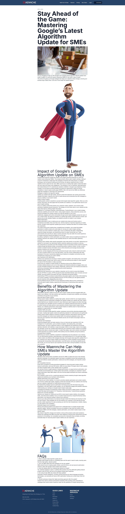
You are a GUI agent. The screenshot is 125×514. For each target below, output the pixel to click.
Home (54, 492)
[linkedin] (30, 502)
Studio (71, 494)
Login (90, 2)
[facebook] (23, 502)
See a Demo (84, 2)
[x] (27, 502)
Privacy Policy (56, 502)
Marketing (72, 496)
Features (72, 2)
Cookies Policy (56, 505)
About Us (55, 498)
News (54, 494)
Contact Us (55, 500)
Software (72, 498)
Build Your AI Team (64, 2)
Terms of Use (55, 503)
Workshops (55, 496)
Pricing (78, 2)
